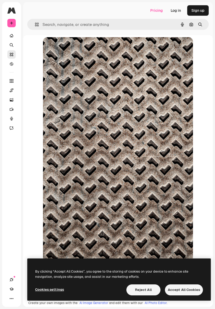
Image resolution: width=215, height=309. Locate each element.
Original (76, 47)
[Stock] (11, 54)
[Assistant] (11, 128)
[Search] (11, 45)
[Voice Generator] (11, 118)
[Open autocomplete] (35, 24)
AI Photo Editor (156, 303)
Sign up (198, 10)
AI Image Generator (93, 303)
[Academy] (11, 289)
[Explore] (11, 64)
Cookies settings (49, 289)
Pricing (156, 10)
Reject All (143, 290)
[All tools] (11, 81)
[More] (11, 298)
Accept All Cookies (184, 290)
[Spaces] (11, 90)
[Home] (11, 35)
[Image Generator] (11, 100)
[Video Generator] (11, 109)
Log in (176, 10)
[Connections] (11, 279)
